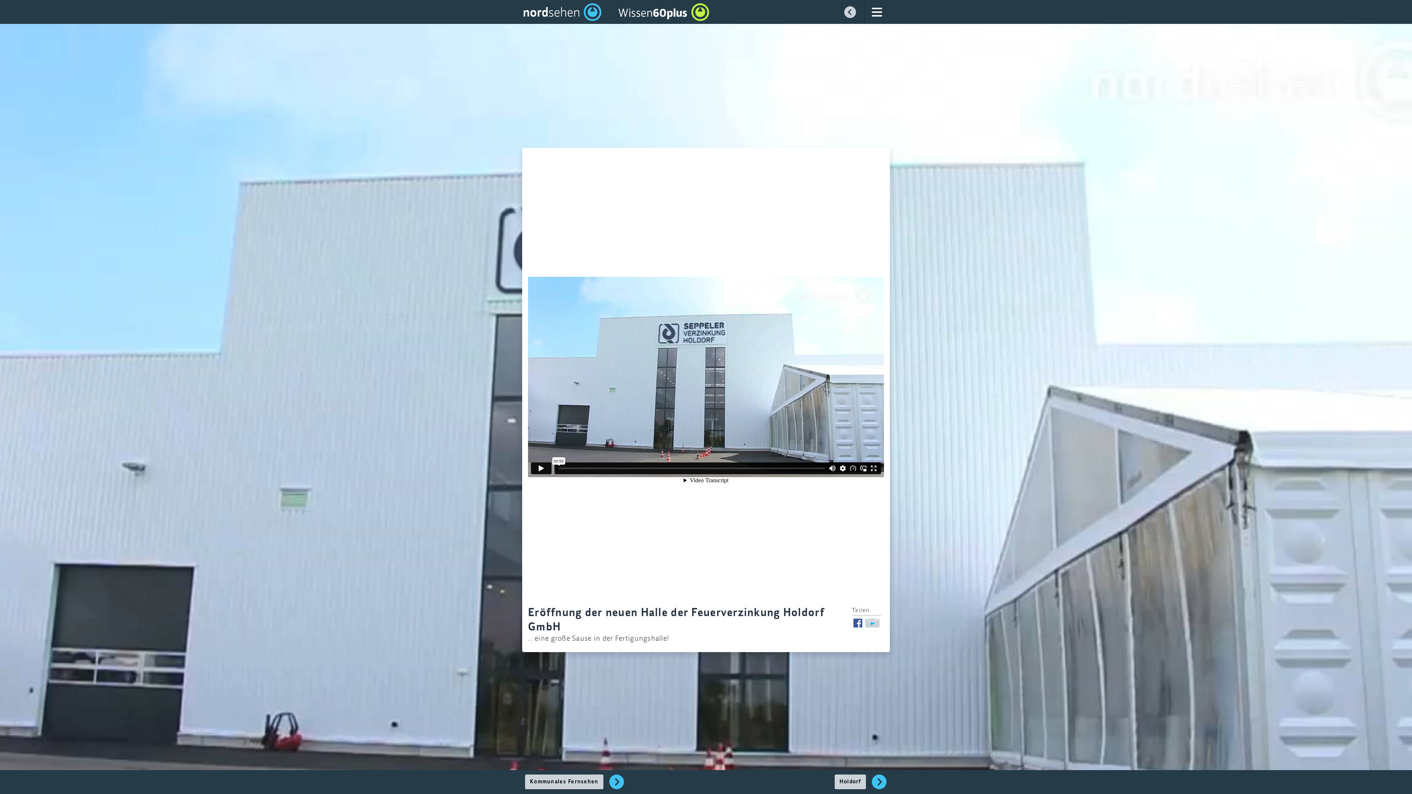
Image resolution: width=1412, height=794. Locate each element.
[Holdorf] (879, 786)
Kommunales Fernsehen (564, 782)
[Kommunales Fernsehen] (616, 786)
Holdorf (850, 782)
